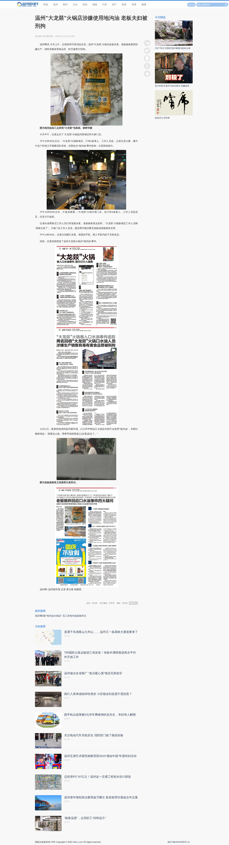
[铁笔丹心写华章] (174, 103)
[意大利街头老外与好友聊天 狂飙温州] (174, 68)
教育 (124, 4)
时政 (45, 4)
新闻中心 (133, 603)
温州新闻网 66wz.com (58, 596)
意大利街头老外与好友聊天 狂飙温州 (172, 86)
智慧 (134, 4)
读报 (193, 5)
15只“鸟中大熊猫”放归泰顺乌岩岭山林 (172, 48)
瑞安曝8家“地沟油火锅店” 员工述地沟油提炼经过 (60, 615)
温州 (55, 4)
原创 (85, 4)
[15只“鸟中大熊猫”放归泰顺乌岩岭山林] (174, 33)
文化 (75, 4)
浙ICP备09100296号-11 (179, 842)
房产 (114, 4)
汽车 (104, 4)
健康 (143, 4)
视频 (94, 4)
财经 (65, 4)
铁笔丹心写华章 (162, 118)
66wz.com (78, 842)
